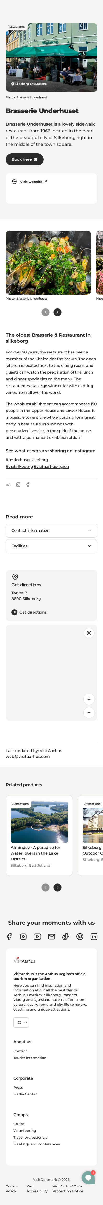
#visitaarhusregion (51, 466)
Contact (20, 1051)
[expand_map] (89, 633)
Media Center (25, 1094)
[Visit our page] (23, 936)
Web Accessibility (37, 1188)
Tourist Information (29, 1058)
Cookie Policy (12, 1188)
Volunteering (24, 1131)
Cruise (18, 1124)
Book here (22, 159)
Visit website (31, 182)
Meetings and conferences (36, 1144)
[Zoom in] (89, 699)
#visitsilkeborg (19, 466)
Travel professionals (30, 1137)
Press (18, 1087)
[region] (51, 673)
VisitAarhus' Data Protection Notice (68, 1188)
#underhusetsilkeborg (27, 460)
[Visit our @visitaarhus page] (66, 936)
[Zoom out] (89, 712)
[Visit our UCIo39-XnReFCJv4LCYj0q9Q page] (37, 936)
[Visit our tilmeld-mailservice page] (51, 936)
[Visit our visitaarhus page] (9, 936)
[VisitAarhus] (28, 960)
